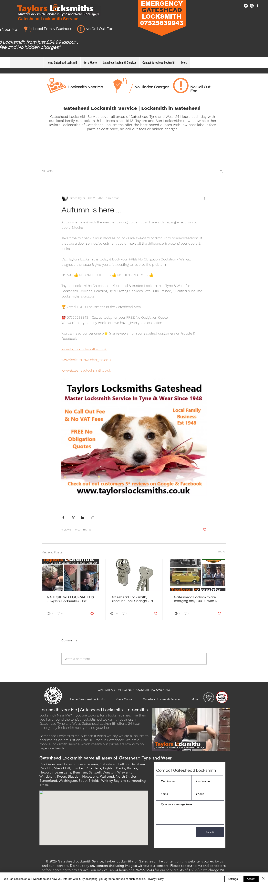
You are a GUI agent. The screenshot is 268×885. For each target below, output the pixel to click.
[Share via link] (92, 517)
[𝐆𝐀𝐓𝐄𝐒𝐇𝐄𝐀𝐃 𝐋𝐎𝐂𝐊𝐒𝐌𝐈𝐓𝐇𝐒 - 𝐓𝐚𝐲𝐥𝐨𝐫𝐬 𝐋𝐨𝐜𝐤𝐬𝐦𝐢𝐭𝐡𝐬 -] (70, 575)
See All (222, 551)
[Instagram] (252, 6)
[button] (221, 171)
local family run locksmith (77, 121)
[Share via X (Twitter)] (73, 517)
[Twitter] (246, 6)
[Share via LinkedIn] (82, 517)
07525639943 (161, 690)
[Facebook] (258, 6)
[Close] (263, 879)
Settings (233, 879)
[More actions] (204, 198)
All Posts (47, 170)
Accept (251, 879)
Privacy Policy (155, 879)
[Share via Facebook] (63, 517)
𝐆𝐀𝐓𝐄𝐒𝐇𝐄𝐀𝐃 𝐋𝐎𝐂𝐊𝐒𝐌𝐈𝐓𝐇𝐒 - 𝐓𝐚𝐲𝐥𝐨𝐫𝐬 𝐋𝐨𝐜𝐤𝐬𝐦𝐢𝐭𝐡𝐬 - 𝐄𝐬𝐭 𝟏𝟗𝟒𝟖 (70, 599)
